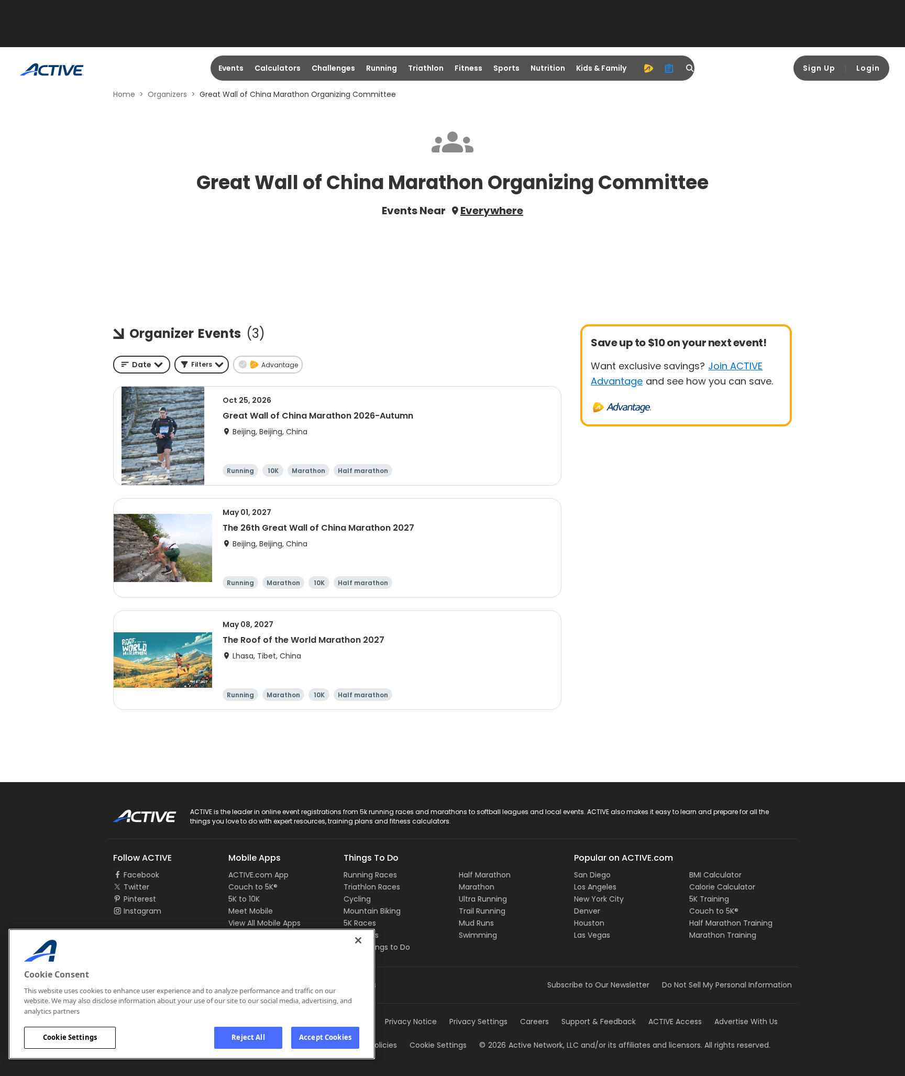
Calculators (278, 68)
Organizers (167, 94)
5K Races (360, 923)
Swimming (478, 935)
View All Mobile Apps (264, 923)
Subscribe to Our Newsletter (598, 985)
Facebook (141, 875)
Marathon (476, 887)
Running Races (370, 875)
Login (868, 68)
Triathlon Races (372, 887)
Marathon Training (722, 935)
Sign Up (819, 68)
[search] (690, 68)
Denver (587, 911)
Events (231, 68)
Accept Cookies (325, 1037)
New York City (599, 899)
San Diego (592, 875)
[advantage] (648, 68)
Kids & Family (601, 68)
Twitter (136, 887)
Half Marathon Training (730, 923)
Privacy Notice (411, 1021)
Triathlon (426, 68)
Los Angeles (595, 887)
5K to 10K (244, 899)
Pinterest (140, 899)
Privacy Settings (478, 1021)
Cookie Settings (70, 1037)
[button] (201, 365)
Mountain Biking (372, 911)
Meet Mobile (250, 911)
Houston (589, 923)
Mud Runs (476, 923)
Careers (534, 1021)
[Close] (358, 940)
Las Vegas (592, 935)
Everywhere (491, 210)
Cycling (357, 899)
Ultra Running (483, 899)
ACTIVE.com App (258, 875)
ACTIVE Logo (135, 812)
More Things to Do (377, 947)
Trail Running (482, 911)
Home (124, 94)
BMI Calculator (715, 875)
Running (381, 68)
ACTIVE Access (675, 1021)
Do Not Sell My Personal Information (727, 985)
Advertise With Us (746, 1021)
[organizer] (669, 68)
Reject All (247, 1037)
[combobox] (141, 365)
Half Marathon (485, 875)
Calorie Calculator (722, 887)
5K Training (709, 899)
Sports (506, 68)
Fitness (468, 68)
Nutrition (548, 68)
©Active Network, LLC (529, 1045)
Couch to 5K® (253, 887)
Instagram (142, 911)
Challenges (333, 68)
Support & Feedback (598, 1021)
